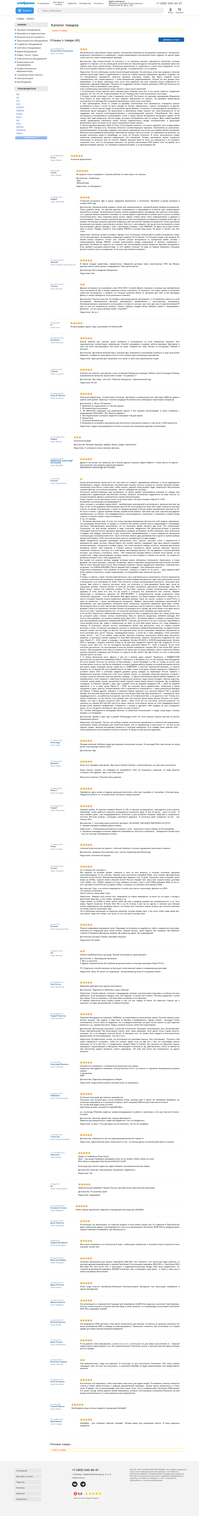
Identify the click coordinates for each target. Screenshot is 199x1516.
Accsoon (19, 114)
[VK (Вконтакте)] (76, 1484)
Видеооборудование (27, 51)
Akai (17, 120)
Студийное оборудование (29, 44)
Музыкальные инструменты (30, 37)
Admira (19, 117)
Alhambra (19, 127)
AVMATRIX (20, 110)
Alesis (18, 123)
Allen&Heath (21, 130)
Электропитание (25, 78)
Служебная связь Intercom (30, 75)
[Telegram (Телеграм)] (84, 1484)
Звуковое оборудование (28, 30)
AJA (17, 97)
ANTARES (20, 107)
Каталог (22, 25)
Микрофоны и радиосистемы (31, 33)
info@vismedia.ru (78, 1478)
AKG (18, 101)
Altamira (19, 133)
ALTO (18, 104)
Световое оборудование (29, 48)
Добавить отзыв (171, 40)
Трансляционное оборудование (32, 40)
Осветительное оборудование (32, 58)
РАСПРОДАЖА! (24, 82)
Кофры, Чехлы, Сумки (27, 55)
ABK (17, 94)
